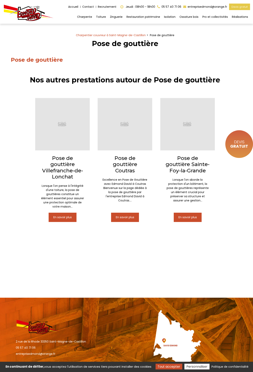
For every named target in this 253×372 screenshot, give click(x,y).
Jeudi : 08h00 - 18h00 (140, 7)
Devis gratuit (239, 7)
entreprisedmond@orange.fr (207, 7)
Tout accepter (169, 366)
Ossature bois (188, 17)
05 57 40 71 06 (26, 348)
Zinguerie (116, 17)
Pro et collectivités (215, 17)
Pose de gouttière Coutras (125, 164)
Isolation (170, 17)
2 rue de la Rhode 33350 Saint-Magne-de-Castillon (51, 342)
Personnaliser (197, 366)
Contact (88, 7)
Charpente (84, 17)
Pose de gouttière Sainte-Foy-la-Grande (188, 164)
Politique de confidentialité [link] (229, 367)
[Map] (175, 338)
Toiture (101, 17)
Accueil (73, 7)
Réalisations (240, 17)
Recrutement (107, 7)
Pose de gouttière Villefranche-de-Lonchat (62, 167)
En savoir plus (62, 217)
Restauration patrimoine (143, 17)
